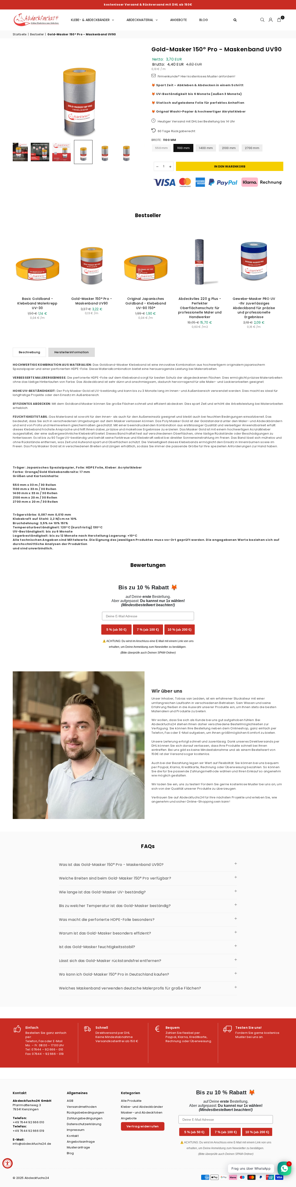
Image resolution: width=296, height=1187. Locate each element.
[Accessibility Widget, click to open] (7, 1163)
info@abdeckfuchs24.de (32, 1143)
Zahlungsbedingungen (84, 1118)
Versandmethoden (82, 1107)
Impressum (75, 1130)
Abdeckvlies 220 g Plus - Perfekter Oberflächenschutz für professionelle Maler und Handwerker (200, 307)
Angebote (129, 1118)
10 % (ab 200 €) (179, 629)
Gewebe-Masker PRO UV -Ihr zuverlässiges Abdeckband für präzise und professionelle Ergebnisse (254, 307)
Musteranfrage (78, 1147)
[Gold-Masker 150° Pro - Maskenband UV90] (91, 261)
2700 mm (252, 148)
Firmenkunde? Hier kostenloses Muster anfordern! (196, 76)
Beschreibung (29, 352)
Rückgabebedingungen (85, 1112)
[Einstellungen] (271, 20)
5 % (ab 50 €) (116, 629)
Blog (70, 1153)
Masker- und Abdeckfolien (141, 1112)
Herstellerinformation (71, 352)
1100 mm (183, 148)
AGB (70, 1101)
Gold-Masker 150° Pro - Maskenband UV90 (81, 34)
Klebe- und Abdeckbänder (142, 1107)
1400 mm (206, 148)
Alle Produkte (131, 1101)
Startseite (20, 34)
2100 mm (229, 148)
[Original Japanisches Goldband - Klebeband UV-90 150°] (145, 261)
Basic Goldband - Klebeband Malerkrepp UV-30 (37, 303)
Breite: (163, 140)
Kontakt (73, 1136)
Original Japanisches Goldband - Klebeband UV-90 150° (145, 303)
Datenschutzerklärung (84, 1124)
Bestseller (37, 34)
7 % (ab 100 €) (148, 629)
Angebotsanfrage (81, 1141)
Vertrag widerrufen (142, 1126)
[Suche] (262, 20)
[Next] (138, 91)
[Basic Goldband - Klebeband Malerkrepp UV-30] (37, 261)
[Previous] (19, 91)
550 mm (161, 148)
